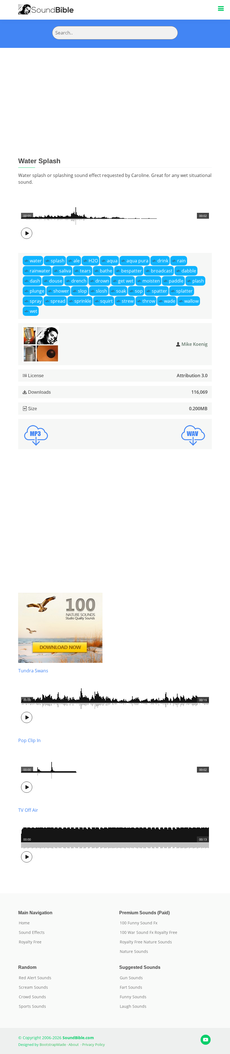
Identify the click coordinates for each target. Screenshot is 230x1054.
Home (24, 923)
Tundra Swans (33, 671)
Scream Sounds (33, 987)
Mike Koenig (194, 344)
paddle (176, 281)
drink (162, 261)
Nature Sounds (134, 951)
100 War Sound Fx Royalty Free (148, 932)
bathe (106, 271)
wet (33, 311)
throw (148, 301)
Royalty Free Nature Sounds (146, 942)
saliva (65, 271)
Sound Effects (32, 932)
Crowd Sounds (32, 997)
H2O (93, 261)
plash (198, 281)
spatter (159, 291)
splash (58, 261)
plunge (37, 291)
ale (76, 261)
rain (181, 261)
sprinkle (82, 301)
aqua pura (137, 261)
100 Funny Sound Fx (138, 923)
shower (61, 291)
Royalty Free (30, 942)
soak (121, 291)
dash (35, 281)
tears (85, 271)
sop (139, 291)
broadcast (162, 271)
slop (82, 291)
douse (55, 281)
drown (102, 281)
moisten (151, 281)
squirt (106, 301)
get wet (126, 281)
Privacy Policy (93, 1044)
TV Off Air (28, 810)
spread (57, 301)
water (36, 261)
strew (128, 301)
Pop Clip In (29, 740)
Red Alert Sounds (35, 978)
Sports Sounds (32, 1006)
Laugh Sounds (133, 1006)
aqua (112, 261)
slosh (101, 291)
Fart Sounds (131, 987)
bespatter (131, 271)
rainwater (40, 271)
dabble (188, 271)
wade (169, 301)
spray (36, 301)
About (73, 1044)
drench (78, 281)
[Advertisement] (115, 90)
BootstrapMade (53, 1044)
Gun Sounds (131, 978)
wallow (191, 301)
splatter (184, 291)
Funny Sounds (133, 997)
